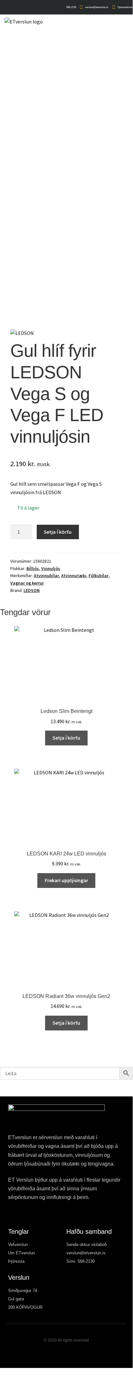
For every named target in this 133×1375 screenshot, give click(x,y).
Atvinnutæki (73, 575)
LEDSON (32, 590)
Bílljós (32, 568)
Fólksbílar (99, 575)
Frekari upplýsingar (66, 880)
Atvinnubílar (46, 575)
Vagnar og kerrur (27, 583)
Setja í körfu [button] (66, 737)
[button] (128, 23)
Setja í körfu (57, 532)
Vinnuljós (50, 568)
